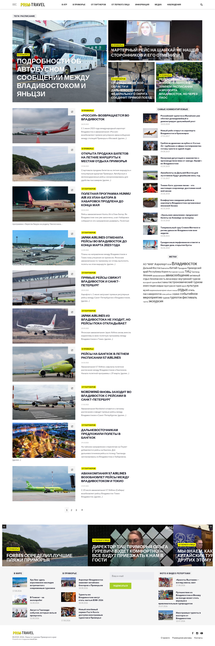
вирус (175, 278)
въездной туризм (150, 282)
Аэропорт (160, 264)
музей (146, 290)
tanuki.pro (33, 639)
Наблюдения (174, 4)
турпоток (176, 297)
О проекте (165, 638)
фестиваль (189, 297)
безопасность (158, 278)
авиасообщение (177, 275)
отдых (183, 289)
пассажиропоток (152, 293)
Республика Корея (158, 271)
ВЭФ (169, 264)
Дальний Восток (151, 268)
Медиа (158, 4)
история (177, 285)
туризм (166, 297)
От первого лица (120, 4)
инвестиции (149, 285)
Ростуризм (173, 272)
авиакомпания (159, 275)
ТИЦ (188, 271)
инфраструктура (164, 285)
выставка (163, 282)
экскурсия (156, 301)
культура (192, 285)
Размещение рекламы (182, 638)
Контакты (198, 638)
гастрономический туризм (185, 282)
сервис (176, 293)
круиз (184, 286)
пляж (164, 294)
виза (168, 278)
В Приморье (79, 4)
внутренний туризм (189, 278)
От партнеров (98, 4)
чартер (145, 302)
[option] (45, 546)
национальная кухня (157, 290)
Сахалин (181, 272)
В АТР (64, 4)
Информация (142, 4)
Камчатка (165, 268)
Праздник (182, 268)
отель (191, 290)
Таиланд (195, 271)
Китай (173, 267)
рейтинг (169, 294)
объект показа (172, 290)
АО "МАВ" (148, 264)
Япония (147, 275)
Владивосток (184, 263)
